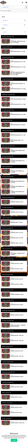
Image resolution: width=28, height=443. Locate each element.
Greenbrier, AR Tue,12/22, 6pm (16, 304)
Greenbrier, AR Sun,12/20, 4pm (16, 284)
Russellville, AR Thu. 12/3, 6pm (16, 212)
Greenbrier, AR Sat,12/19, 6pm (16, 268)
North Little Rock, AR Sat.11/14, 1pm (17, 61)
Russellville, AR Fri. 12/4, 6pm (16, 222)
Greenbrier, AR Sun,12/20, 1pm (16, 279)
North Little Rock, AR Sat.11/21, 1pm (17, 135)
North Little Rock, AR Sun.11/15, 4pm (18, 88)
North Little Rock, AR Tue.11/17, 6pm (18, 104)
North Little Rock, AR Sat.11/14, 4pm (17, 66)
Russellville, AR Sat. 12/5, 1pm (16, 232)
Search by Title (5, 7)
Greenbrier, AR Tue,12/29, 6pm (16, 366)
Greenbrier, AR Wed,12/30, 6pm (16, 376)
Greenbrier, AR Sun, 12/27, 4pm (16, 356)
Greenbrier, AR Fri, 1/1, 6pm (16, 397)
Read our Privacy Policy (19, 437)
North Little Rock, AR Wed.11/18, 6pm (18, 99)
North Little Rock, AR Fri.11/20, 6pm (17, 124)
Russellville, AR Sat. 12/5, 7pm (16, 243)
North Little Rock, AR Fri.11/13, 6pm (17, 51)
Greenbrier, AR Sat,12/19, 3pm (16, 263)
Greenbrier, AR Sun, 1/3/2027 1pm (17, 422)
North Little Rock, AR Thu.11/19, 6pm (18, 114)
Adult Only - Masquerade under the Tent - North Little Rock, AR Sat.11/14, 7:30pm (17, 73)
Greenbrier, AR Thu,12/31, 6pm (16, 386)
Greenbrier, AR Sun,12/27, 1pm (16, 350)
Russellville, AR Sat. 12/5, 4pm (16, 237)
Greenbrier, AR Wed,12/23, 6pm (16, 314)
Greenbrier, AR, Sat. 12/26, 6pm (16, 340)
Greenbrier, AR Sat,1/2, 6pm (16, 407)
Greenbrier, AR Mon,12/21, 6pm (16, 294)
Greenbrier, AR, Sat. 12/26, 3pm (16, 335)
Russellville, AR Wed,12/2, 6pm (16, 201)
